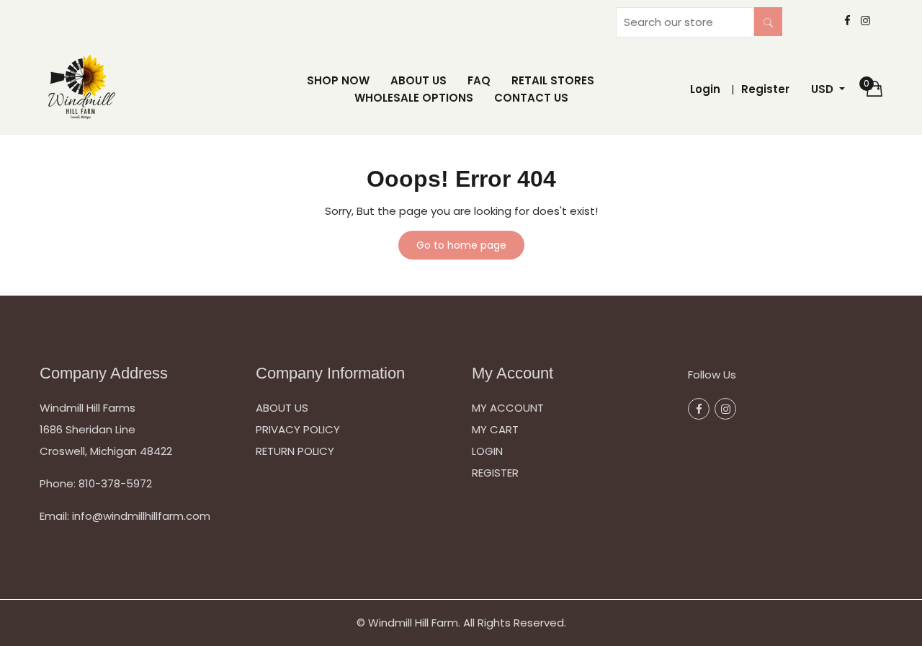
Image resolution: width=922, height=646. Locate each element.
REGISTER (495, 472)
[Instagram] (865, 21)
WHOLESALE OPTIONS (413, 97)
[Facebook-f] (847, 21)
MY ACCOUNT (508, 407)
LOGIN (487, 451)
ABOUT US (418, 80)
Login (705, 89)
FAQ (479, 80)
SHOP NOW (338, 80)
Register (765, 89)
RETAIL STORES (552, 80)
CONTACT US (531, 97)
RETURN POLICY (295, 451)
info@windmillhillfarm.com (141, 515)
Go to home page (461, 245)
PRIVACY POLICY (298, 429)
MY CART (495, 429)
